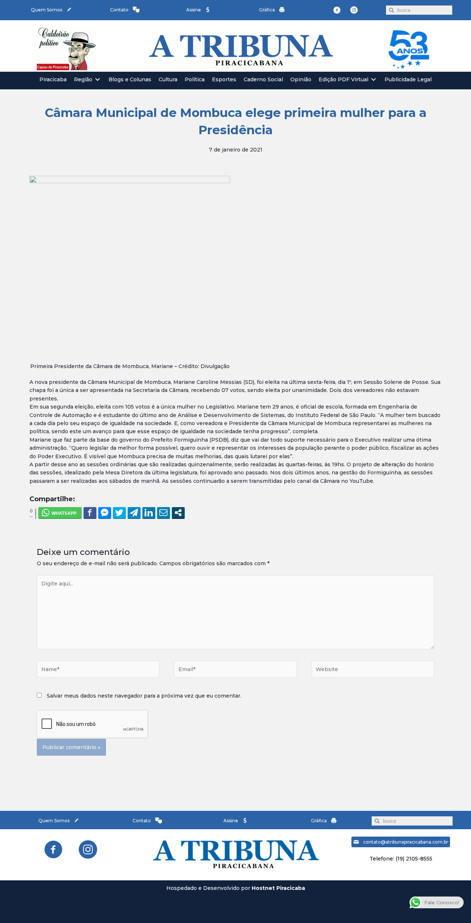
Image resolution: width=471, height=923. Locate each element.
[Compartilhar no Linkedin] (148, 512)
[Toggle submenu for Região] (97, 79)
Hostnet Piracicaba (278, 888)
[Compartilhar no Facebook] (90, 512)
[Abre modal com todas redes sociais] (178, 512)
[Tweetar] (119, 512)
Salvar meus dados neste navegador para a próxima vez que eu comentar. (144, 695)
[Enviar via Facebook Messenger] (104, 512)
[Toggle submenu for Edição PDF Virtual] (373, 79)
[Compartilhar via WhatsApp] (60, 512)
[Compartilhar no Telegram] (134, 512)
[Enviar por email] (163, 512)
